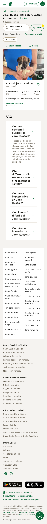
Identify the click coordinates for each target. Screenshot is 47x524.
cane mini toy (11, 317)
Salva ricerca (15, 46)
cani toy (9, 257)
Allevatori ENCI (10, 465)
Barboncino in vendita (13, 352)
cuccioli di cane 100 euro (32, 302)
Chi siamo (7, 446)
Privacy (6, 450)
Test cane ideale (11, 468)
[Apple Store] (34, 484)
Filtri (40, 27)
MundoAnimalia (25, 496)
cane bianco (30, 265)
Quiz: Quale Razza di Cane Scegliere (20, 432)
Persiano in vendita (12, 400)
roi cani (11, 39)
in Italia (22, 18)
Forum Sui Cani (10, 425)
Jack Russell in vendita (14, 367)
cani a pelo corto (13, 279)
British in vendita (11, 385)
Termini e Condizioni (12, 461)
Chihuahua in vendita (13, 349)
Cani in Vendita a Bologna (15, 421)
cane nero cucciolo (10, 263)
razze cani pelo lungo (12, 323)
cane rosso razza (13, 329)
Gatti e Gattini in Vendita (15, 378)
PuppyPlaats (9, 496)
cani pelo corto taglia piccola (12, 285)
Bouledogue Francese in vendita (18, 363)
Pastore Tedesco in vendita (16, 360)
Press (5, 457)
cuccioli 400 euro (33, 320)
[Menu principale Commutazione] (4, 3)
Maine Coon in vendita (13, 381)
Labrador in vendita (12, 356)
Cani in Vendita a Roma (14, 417)
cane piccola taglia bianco (31, 282)
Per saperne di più (33, 34)
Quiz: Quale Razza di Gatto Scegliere (20, 436)
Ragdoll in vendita (11, 389)
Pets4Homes (14, 492)
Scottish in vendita (12, 396)
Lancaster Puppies (30, 499)
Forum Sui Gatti (10, 428)
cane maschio (31, 325)
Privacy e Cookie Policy (29, 512)
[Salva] (38, 84)
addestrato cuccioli (30, 258)
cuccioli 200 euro (33, 308)
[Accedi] (42, 3)
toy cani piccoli (12, 308)
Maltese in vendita (12, 371)
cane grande (11, 291)
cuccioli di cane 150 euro (32, 314)
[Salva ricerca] (40, 515)
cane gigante (11, 269)
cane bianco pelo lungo (33, 270)
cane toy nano (12, 303)
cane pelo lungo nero (13, 297)
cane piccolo (11, 253)
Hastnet (26, 492)
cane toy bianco (32, 277)
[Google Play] (12, 484)
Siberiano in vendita (12, 403)
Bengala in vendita (11, 392)
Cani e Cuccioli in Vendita (15, 345)
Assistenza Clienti (11, 454)
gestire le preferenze (27, 514)
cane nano (10, 334)
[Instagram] (11, 473)
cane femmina (31, 330)
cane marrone (12, 312)
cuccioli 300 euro (33, 296)
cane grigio (10, 274)
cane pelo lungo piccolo (32, 290)
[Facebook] (5, 473)
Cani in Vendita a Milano (14, 414)
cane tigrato (30, 253)
